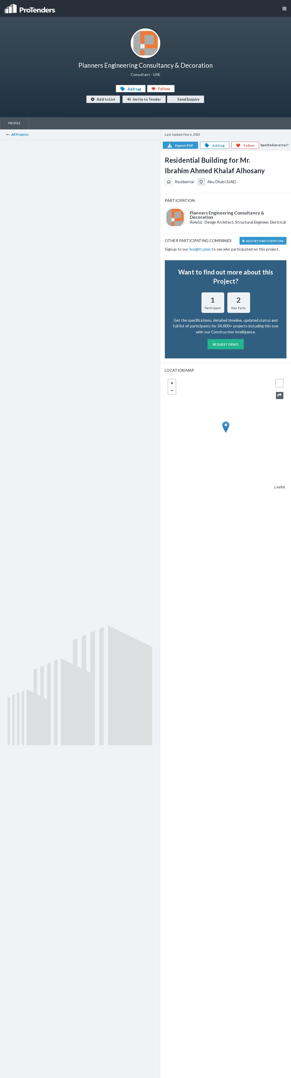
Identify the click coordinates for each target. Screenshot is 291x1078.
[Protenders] (30, 6)
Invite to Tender (146, 99)
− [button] (172, 390)
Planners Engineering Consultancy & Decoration (227, 215)
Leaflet (279, 486)
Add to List (105, 99)
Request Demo (225, 344)
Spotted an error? (274, 145)
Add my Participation (265, 241)
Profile (14, 123)
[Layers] (279, 383)
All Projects (20, 134)
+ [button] (172, 383)
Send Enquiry (188, 99)
